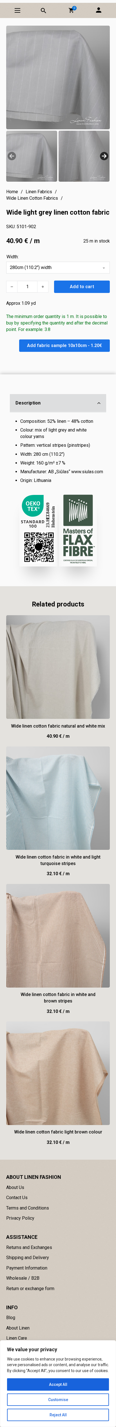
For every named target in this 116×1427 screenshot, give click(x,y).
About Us (15, 1187)
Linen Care (16, 1338)
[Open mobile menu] (17, 10)
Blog (10, 1317)
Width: (12, 256)
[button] (71, 10)
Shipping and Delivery (27, 1257)
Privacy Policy (20, 1218)
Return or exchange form (30, 1288)
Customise (58, 1399)
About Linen (18, 1328)
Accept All (58, 1384)
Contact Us (17, 1197)
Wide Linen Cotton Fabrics (32, 198)
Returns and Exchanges (29, 1247)
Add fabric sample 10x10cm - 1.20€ (64, 345)
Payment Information (26, 1268)
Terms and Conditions (27, 1208)
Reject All (58, 1415)
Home (12, 191)
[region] (58, 1383)
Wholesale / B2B (22, 1278)
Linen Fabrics (39, 191)
